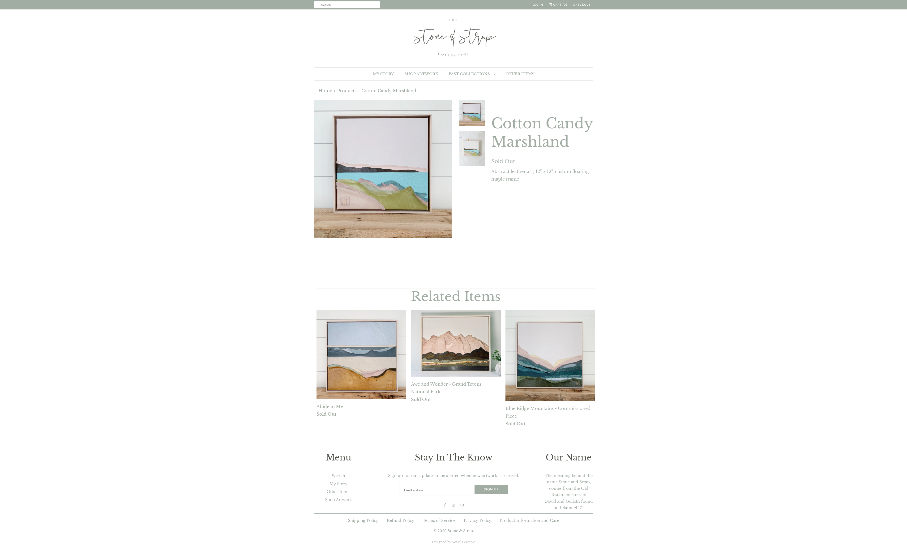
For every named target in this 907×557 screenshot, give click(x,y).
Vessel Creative (463, 542)
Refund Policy (400, 520)
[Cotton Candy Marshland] (383, 169)
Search (338, 475)
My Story (383, 74)
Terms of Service (439, 520)
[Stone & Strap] (453, 37)
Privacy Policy (477, 520)
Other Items (519, 74)
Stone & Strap (460, 530)
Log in (537, 4)
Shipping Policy (363, 520)
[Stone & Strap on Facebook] (445, 505)
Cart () (559, 4)
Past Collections (470, 74)
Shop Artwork (421, 74)
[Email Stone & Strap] (462, 505)
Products (346, 90)
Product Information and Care (529, 520)
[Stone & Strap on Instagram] (453, 505)
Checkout (581, 4)
